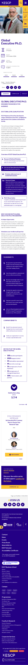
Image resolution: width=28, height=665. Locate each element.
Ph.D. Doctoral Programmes (8, 608)
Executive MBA (5, 612)
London (9, 590)
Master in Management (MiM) (9, 603)
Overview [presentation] (6, 93)
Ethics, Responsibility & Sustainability (10, 576)
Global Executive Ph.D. (7, 610)
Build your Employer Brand (8, 640)
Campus (4, 586)
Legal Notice (22, 648)
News (4, 537)
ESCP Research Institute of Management (11, 625)
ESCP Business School (9, 567)
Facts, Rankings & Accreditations (9, 582)
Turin (8, 593)
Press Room (6, 542)
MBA (3, 606)
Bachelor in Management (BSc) (9, 599)
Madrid (15, 590)
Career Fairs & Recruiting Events (9, 642)
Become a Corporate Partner (8, 639)
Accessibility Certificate (10, 550)
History (3, 569)
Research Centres (6, 632)
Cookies (6, 651)
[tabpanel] (14, 436)
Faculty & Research (8, 621)
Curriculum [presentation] (15, 93)
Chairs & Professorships (7, 630)
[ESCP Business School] (5, 3)
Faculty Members (6, 627)
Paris (4, 593)
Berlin (4, 590)
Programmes (6, 597)
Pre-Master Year (6, 601)
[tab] (5, 93)
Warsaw (14, 593)
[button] (25, 10)
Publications (5, 628)
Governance (5, 580)
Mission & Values (6, 571)
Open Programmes (6, 616)
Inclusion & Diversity (6, 578)
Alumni (21, 651)
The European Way (6, 575)
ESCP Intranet (6, 548)
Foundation (14, 651)
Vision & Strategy (6, 573)
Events (4, 540)
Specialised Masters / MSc (8, 604)
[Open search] (21, 3)
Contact (5, 534)
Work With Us (6, 545)
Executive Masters (6, 614)
